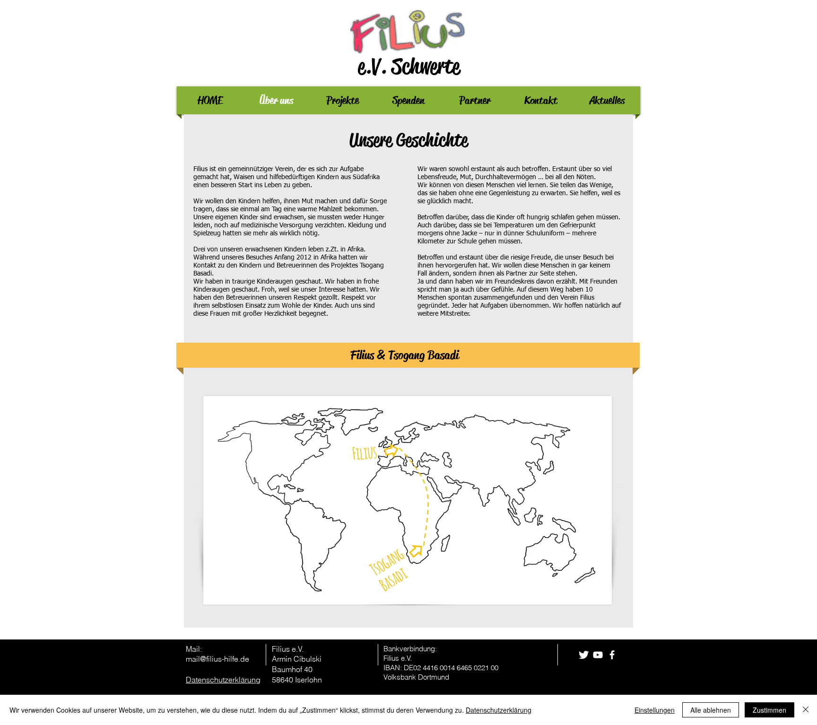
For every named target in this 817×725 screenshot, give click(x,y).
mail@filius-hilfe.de (217, 659)
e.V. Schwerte (409, 66)
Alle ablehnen (710, 710)
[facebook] (612, 655)
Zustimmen (769, 710)
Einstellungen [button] (654, 710)
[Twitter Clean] (584, 655)
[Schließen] (805, 709)
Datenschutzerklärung (498, 710)
